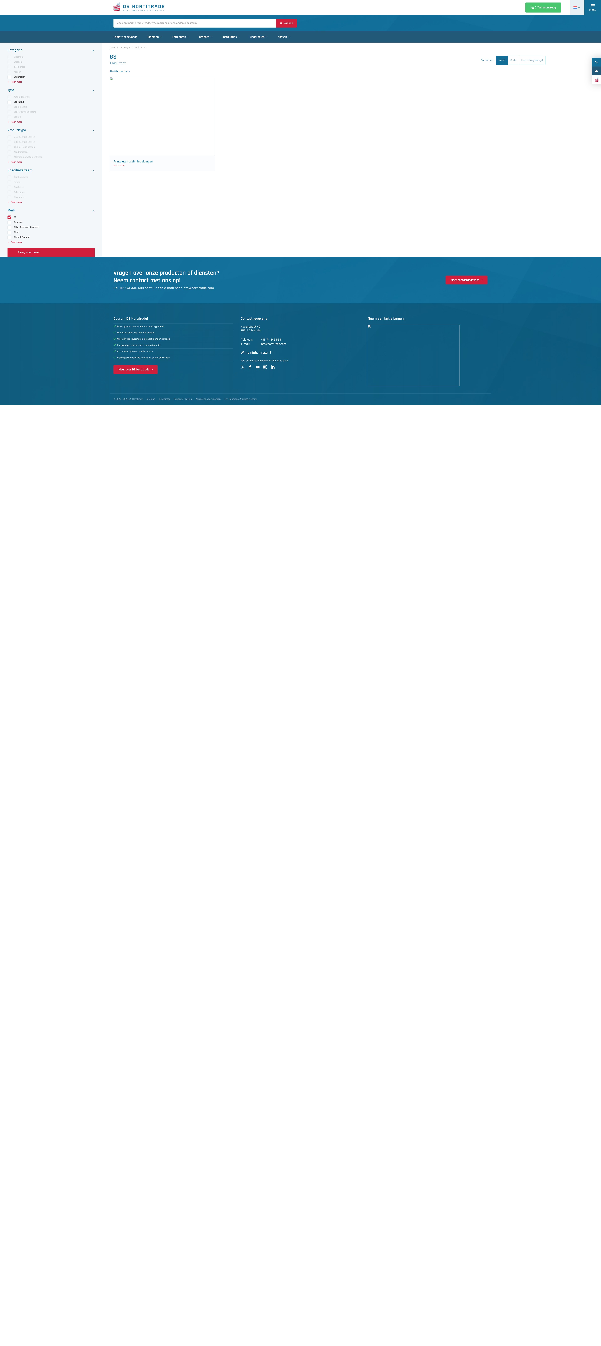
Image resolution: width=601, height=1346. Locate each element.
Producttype (17, 130)
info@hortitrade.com (198, 288)
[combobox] (194, 23)
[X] (242, 367)
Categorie (15, 50)
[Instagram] (265, 367)
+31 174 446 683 (131, 288)
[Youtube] (257, 367)
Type (11, 90)
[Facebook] (250, 367)
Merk (11, 210)
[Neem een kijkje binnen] (428, 355)
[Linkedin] (273, 367)
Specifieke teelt (20, 170)
